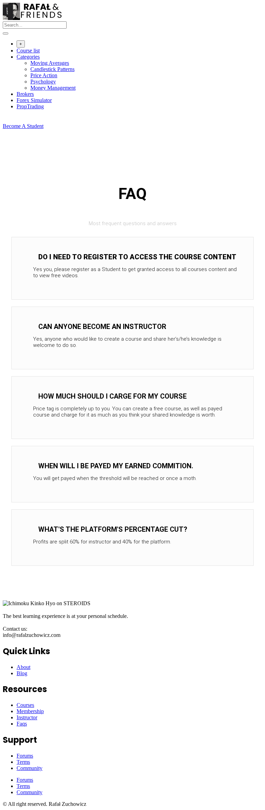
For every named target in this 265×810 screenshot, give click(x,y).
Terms (23, 762)
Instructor (27, 717)
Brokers (25, 94)
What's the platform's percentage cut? (112, 529)
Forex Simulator (34, 100)
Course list (28, 50)
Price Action (43, 75)
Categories (28, 57)
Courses (25, 705)
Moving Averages (49, 63)
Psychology (43, 81)
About (23, 667)
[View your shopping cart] (6, 120)
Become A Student (23, 126)
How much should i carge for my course (112, 396)
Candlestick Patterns (52, 69)
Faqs (22, 724)
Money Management (53, 88)
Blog (22, 673)
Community (29, 768)
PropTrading (30, 106)
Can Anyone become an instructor (102, 326)
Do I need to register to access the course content (137, 257)
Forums (25, 756)
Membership (30, 711)
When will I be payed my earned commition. (115, 466)
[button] (132, 257)
